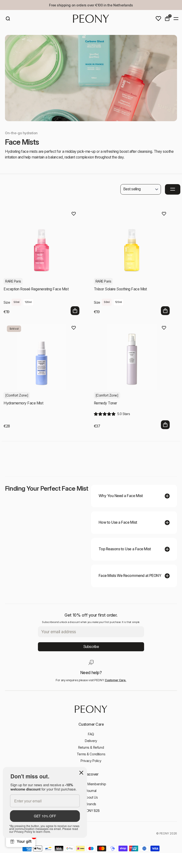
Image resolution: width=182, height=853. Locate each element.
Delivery (91, 741)
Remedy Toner (105, 403)
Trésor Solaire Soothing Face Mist (120, 289)
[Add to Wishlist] (73, 214)
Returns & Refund (91, 747)
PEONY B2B (91, 811)
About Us (91, 797)
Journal (91, 791)
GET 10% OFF (45, 816)
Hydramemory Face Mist (23, 403)
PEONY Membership (91, 784)
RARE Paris (13, 281)
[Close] (81, 772)
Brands (91, 804)
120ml (28, 302)
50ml (16, 302)
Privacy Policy (91, 761)
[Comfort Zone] (16, 395)
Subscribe (91, 646)
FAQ (91, 734)
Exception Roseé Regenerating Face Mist (36, 289)
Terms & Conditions (91, 754)
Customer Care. (115, 680)
